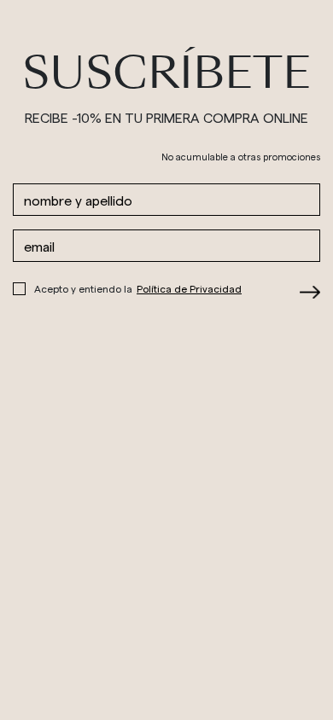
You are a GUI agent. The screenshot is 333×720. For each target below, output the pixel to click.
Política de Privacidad (189, 288)
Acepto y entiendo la (138, 288)
